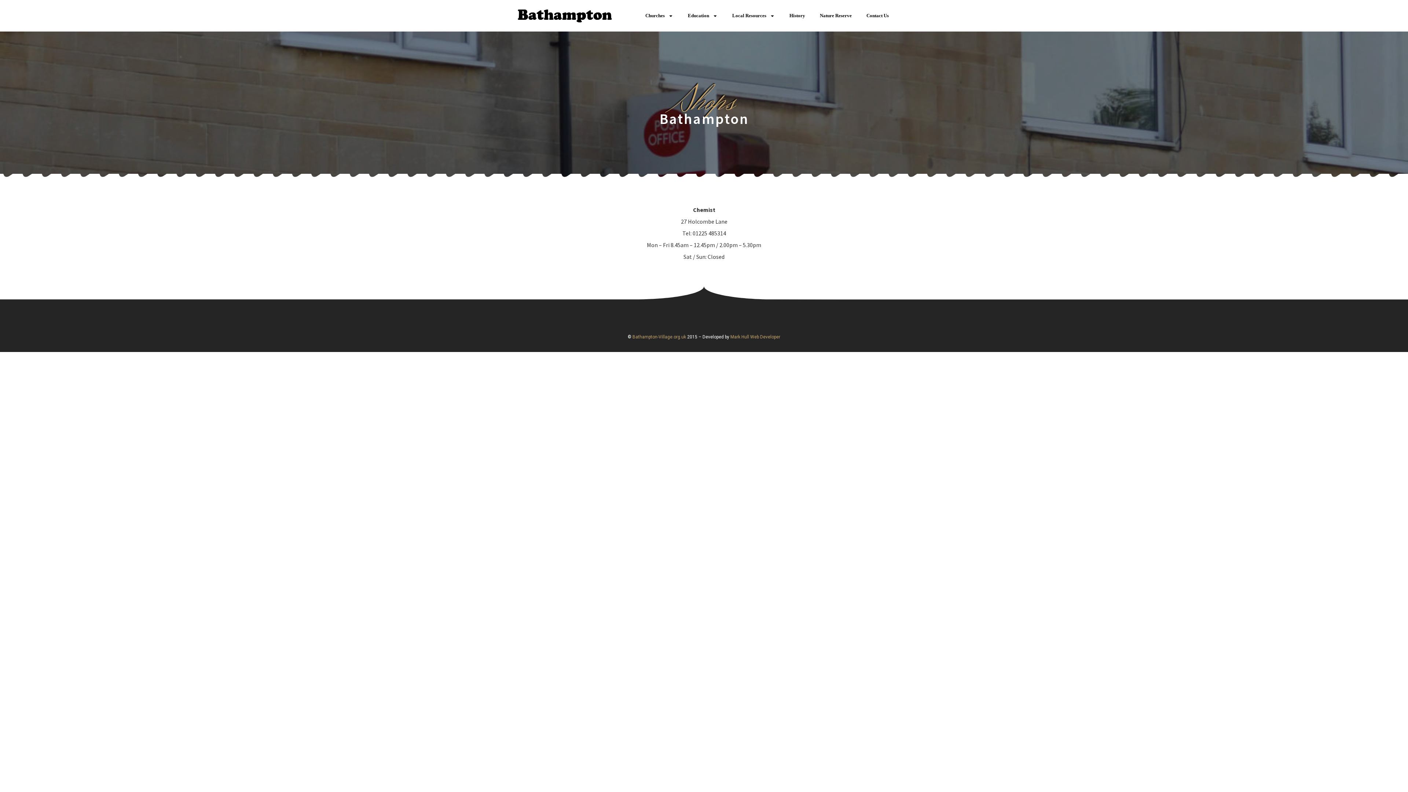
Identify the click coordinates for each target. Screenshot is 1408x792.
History (797, 15)
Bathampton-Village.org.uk (658, 337)
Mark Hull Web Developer (755, 337)
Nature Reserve (836, 15)
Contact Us (877, 15)
